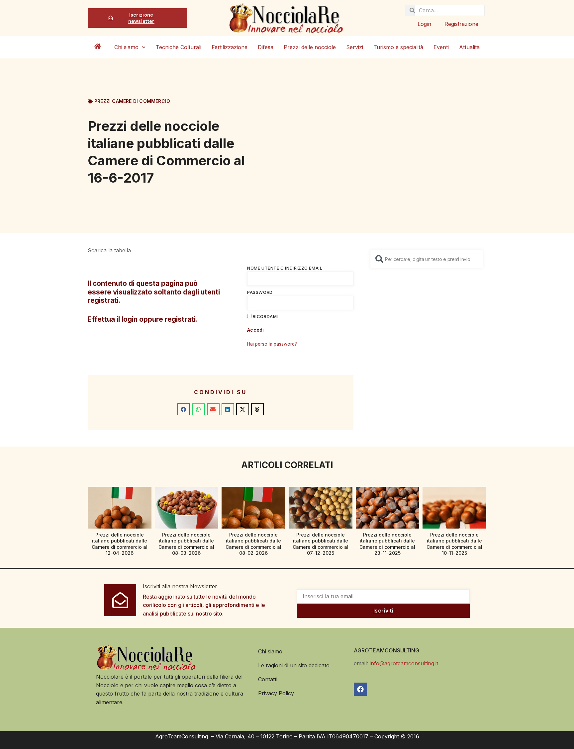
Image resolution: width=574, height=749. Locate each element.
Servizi (354, 47)
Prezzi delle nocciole (310, 47)
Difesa (265, 47)
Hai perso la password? (272, 344)
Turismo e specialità (398, 47)
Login (424, 24)
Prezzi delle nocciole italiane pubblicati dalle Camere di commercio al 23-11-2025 (387, 544)
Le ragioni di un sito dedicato (294, 665)
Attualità (469, 47)
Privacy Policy (276, 693)
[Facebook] (360, 689)
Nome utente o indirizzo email (284, 268)
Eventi (441, 47)
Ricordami (264, 316)
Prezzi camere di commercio (132, 101)
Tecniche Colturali (178, 47)
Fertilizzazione (229, 47)
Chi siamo (126, 47)
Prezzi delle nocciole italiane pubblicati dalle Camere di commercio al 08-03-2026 (186, 544)
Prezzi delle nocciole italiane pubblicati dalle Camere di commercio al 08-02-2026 (253, 544)
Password (260, 292)
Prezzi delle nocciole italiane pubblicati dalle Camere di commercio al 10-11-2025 (454, 544)
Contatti (267, 679)
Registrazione (461, 24)
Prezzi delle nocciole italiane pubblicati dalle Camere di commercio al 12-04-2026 (119, 544)
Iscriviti (383, 610)
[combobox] (426, 259)
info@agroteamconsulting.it (404, 663)
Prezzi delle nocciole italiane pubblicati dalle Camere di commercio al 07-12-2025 (320, 544)
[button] (183, 409)
